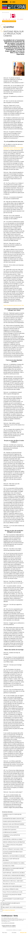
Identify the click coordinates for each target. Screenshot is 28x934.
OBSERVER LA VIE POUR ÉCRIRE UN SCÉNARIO (14, 856)
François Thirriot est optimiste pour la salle (12, 892)
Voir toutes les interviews (9, 910)
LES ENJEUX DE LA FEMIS (8, 865)
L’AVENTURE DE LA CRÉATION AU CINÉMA (12, 839)
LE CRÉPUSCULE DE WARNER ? (10, 832)
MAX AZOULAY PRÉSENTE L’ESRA (10, 889)
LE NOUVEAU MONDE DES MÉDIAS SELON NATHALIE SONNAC (12, 852)
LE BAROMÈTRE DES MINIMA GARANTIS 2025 (13, 818)
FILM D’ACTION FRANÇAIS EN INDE (11, 827)
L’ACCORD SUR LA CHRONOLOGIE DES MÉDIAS (14, 875)
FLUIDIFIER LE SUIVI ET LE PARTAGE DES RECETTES (12, 815)
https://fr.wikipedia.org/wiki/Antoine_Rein (14, 305)
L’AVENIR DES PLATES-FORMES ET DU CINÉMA (13, 863)
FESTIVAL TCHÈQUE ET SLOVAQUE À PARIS (13, 849)
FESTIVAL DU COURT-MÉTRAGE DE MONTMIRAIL (11, 859)
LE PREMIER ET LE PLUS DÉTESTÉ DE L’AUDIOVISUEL (11, 835)
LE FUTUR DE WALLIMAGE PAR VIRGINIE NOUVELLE (12, 895)
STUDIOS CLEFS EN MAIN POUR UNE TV (12, 821)
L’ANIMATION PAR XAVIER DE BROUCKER (12, 886)
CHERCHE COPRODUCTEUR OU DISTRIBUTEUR (14, 842)
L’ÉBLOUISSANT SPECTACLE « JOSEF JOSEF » (13, 881)
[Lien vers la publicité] (14, 6)
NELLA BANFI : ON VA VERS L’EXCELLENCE (12, 907)
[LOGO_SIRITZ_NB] (5, 2)
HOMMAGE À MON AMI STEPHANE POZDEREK (13, 824)
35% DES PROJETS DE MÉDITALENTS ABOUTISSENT (11, 904)
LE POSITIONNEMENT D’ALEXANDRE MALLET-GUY (13, 899)
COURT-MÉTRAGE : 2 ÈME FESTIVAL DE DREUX (14, 872)
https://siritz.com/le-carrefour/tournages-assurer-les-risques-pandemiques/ (14, 148)
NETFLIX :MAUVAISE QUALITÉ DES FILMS (12, 878)
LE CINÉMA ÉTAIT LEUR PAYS (9, 829)
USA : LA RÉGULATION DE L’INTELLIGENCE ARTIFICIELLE (12, 845)
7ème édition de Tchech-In (9, 883)
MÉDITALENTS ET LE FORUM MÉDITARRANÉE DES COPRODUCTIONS (13, 869)
